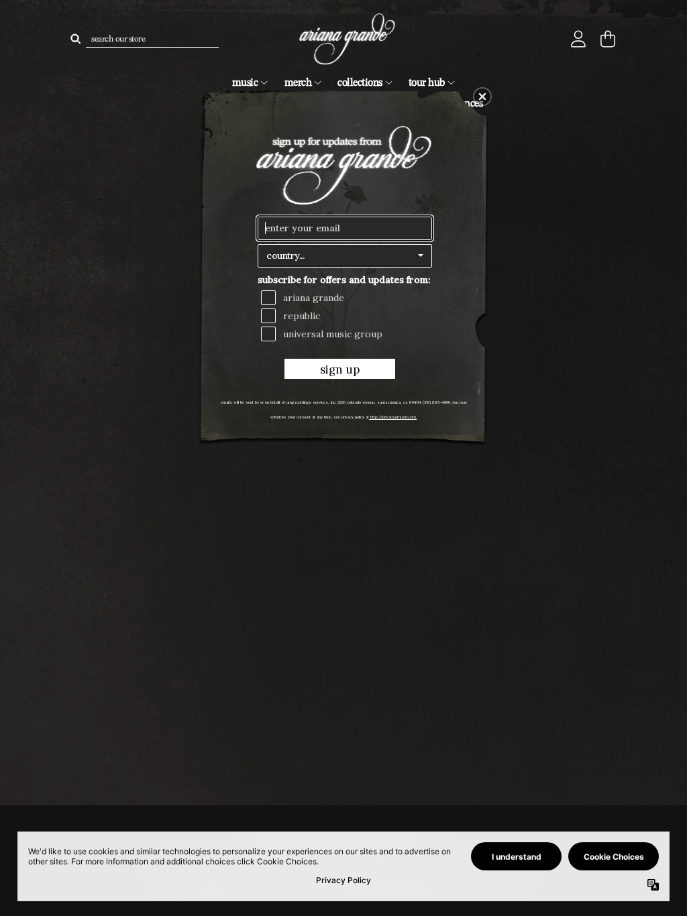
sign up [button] (340, 369)
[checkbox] (346, 297)
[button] (482, 97)
